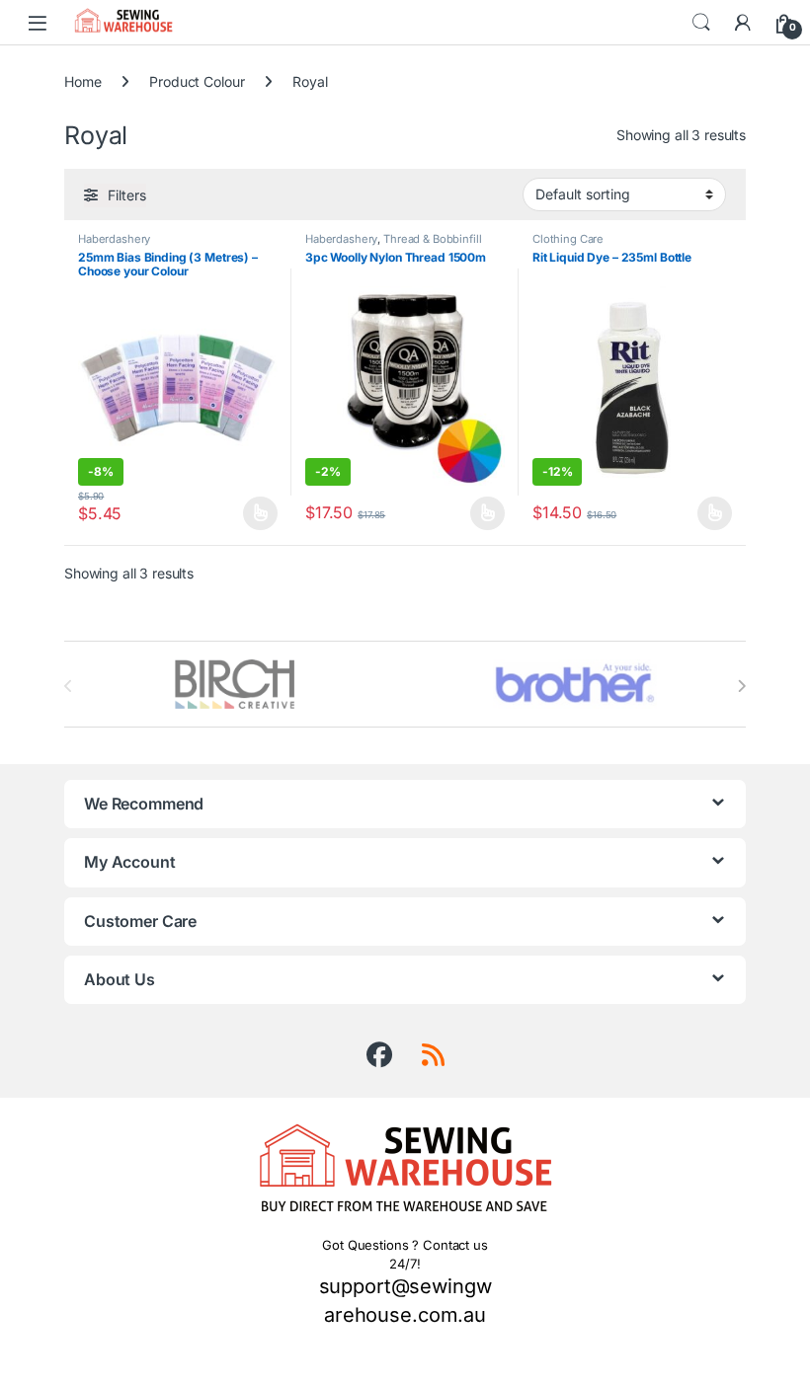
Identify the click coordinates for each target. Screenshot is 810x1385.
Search (701, 23)
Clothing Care (568, 239)
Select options (254, 513)
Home (82, 81)
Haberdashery (114, 239)
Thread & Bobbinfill (432, 239)
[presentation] (741, 686)
